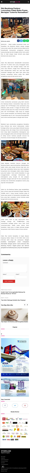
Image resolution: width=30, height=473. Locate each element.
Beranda (3, 456)
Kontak (3, 462)
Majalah (3, 458)
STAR (15, 2)
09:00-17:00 (4, 471)
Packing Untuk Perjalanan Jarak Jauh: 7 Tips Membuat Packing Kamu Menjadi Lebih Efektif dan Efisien (14, 323)
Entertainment (4, 459)
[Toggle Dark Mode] (2, 466)
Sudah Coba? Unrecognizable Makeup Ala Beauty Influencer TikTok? (13, 291)
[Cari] (28, 2)
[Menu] (1, 2)
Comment (5, 262)
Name (5, 274)
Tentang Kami (4, 464)
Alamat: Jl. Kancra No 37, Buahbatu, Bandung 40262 (13, 468)
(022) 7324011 (4, 469)
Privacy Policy (4, 461)
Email (17, 274)
